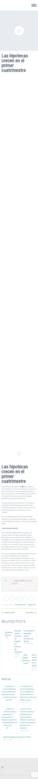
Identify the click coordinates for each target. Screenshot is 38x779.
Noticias (15, 583)
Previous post (9, 612)
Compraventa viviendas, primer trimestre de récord (29, 635)
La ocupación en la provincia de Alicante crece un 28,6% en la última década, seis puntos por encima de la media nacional (28, 693)
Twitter (6, 598)
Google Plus (19, 598)
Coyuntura (28, 581)
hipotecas (31, 604)
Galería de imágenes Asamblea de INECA (17, 737)
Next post (30, 612)
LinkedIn (25, 598)
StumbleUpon (31, 598)
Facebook (12, 598)
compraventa (19, 604)
